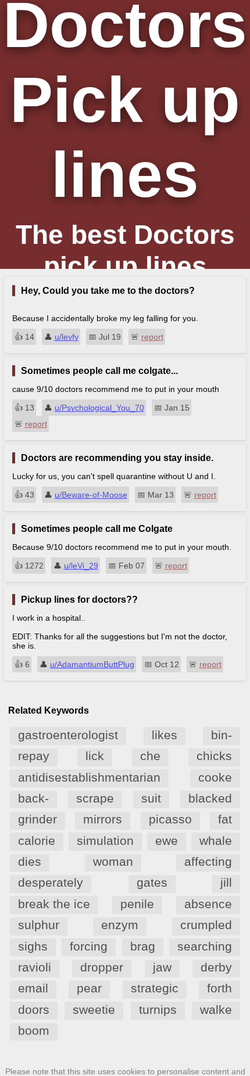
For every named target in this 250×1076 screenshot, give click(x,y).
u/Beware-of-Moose (91, 494)
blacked (210, 798)
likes (164, 735)
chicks (214, 755)
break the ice (54, 904)
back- (33, 798)
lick (94, 755)
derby (216, 967)
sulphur (38, 924)
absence (208, 904)
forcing (89, 946)
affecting (208, 861)
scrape (95, 798)
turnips (158, 1009)
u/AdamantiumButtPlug (92, 664)
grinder (37, 819)
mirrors (102, 819)
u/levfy (66, 336)
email (33, 988)
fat (225, 819)
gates (152, 882)
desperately (50, 882)
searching (204, 946)
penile (137, 904)
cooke (215, 777)
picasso (170, 819)
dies (29, 861)
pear (89, 988)
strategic (154, 988)
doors (33, 1009)
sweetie (94, 1009)
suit (151, 798)
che (150, 755)
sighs (33, 946)
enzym (119, 924)
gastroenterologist (68, 735)
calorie (36, 840)
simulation (105, 840)
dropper (101, 967)
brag (142, 946)
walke (216, 1009)
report (152, 336)
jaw (162, 967)
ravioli (34, 967)
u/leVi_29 (81, 565)
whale (215, 840)
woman (113, 861)
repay (33, 755)
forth (219, 988)
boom (33, 1030)
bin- (221, 735)
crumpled (206, 924)
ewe (166, 840)
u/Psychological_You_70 (99, 407)
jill (226, 882)
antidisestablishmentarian (89, 777)
